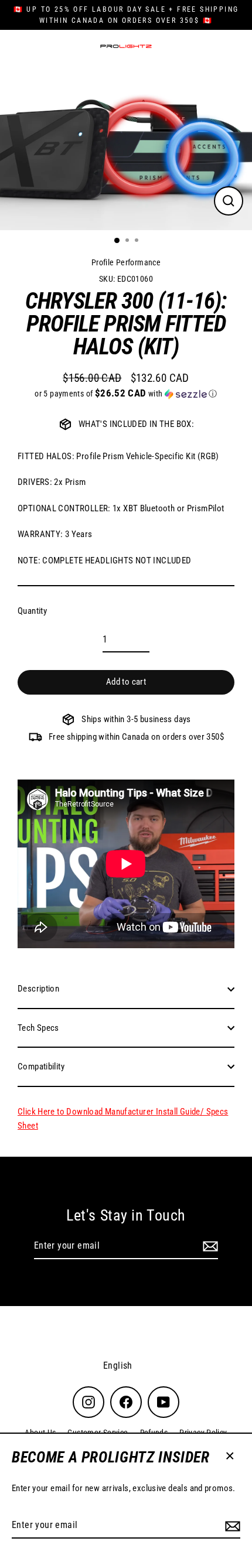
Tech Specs (38, 1028)
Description (38, 988)
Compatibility (41, 1066)
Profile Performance (126, 262)
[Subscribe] (231, 1526)
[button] (126, 393)
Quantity (32, 611)
